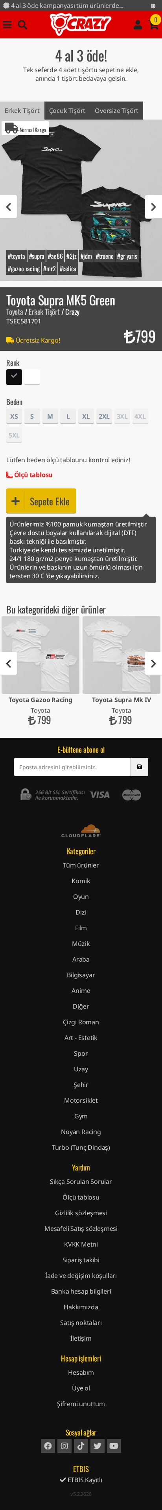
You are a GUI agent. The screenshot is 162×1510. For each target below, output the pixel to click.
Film (81, 928)
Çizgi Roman (81, 1022)
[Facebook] (48, 1446)
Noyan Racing (81, 1131)
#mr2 (49, 268)
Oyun (81, 896)
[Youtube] (114, 1446)
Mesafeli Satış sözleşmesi (81, 1228)
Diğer (81, 1006)
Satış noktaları (80, 1322)
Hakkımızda (81, 1307)
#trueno (105, 256)
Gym (81, 1116)
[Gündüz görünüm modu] (153, 5)
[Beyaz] (32, 378)
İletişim (80, 1338)
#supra (36, 256)
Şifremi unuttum (81, 1403)
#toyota (16, 256)
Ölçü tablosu (32, 474)
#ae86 (55, 256)
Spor (81, 1053)
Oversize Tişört (116, 110)
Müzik (81, 943)
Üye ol (81, 1388)
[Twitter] (97, 1446)
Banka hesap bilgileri (81, 1291)
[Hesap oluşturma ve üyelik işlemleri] (138, 24)
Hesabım (81, 1372)
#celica (68, 268)
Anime (81, 990)
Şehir (81, 1084)
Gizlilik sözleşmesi (81, 1213)
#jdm (86, 256)
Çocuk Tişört (67, 110)
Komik (81, 881)
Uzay (81, 1069)
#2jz (71, 256)
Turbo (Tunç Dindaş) (81, 1147)
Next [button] (153, 207)
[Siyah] (14, 378)
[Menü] (7, 24)
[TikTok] (81, 1446)
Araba (81, 959)
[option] (81, 200)
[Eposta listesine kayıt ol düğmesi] (139, 767)
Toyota (14, 311)
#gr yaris (127, 256)
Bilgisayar (81, 975)
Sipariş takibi (81, 1260)
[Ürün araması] (22, 24)
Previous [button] (8, 207)
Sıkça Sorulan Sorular (81, 1181)
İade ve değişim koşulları (81, 1275)
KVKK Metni (81, 1244)
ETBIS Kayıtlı (84, 1480)
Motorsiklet (81, 1100)
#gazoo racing (23, 268)
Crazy (81, 24)
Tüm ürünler (81, 865)
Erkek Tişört (22, 110)
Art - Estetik (81, 1037)
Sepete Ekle (50, 501)
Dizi (80, 912)
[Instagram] (64, 1446)
